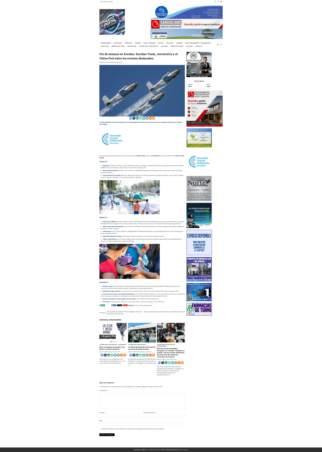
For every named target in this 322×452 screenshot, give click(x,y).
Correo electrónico (149, 413)
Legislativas (105, 46)
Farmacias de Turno (118, 46)
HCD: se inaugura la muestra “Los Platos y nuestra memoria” (112, 348)
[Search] (221, 44)
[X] (133, 118)
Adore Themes (183, 450)
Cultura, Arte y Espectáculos (148, 46)
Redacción (101, 352)
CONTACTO (198, 46)
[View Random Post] (217, 44)
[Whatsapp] (140, 118)
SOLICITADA (189, 46)
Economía (179, 43)
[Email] (147, 118)
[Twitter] (221, 1)
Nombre (102, 413)
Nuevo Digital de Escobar (153, 450)
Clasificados (118, 43)
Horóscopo (128, 43)
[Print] (150, 118)
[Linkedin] (137, 118)
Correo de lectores (176, 46)
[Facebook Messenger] (143, 118)
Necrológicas (131, 46)
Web (100, 421)
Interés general (106, 43)
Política (161, 43)
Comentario (103, 390)
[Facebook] (215, 1)
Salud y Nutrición (149, 43)
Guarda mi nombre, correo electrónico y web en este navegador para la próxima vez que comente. (133, 429)
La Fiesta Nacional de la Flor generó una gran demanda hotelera (142, 348)
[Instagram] (218, 1)
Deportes (138, 43)
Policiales (164, 46)
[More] (153, 118)
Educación (169, 43)
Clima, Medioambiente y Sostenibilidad (198, 43)
